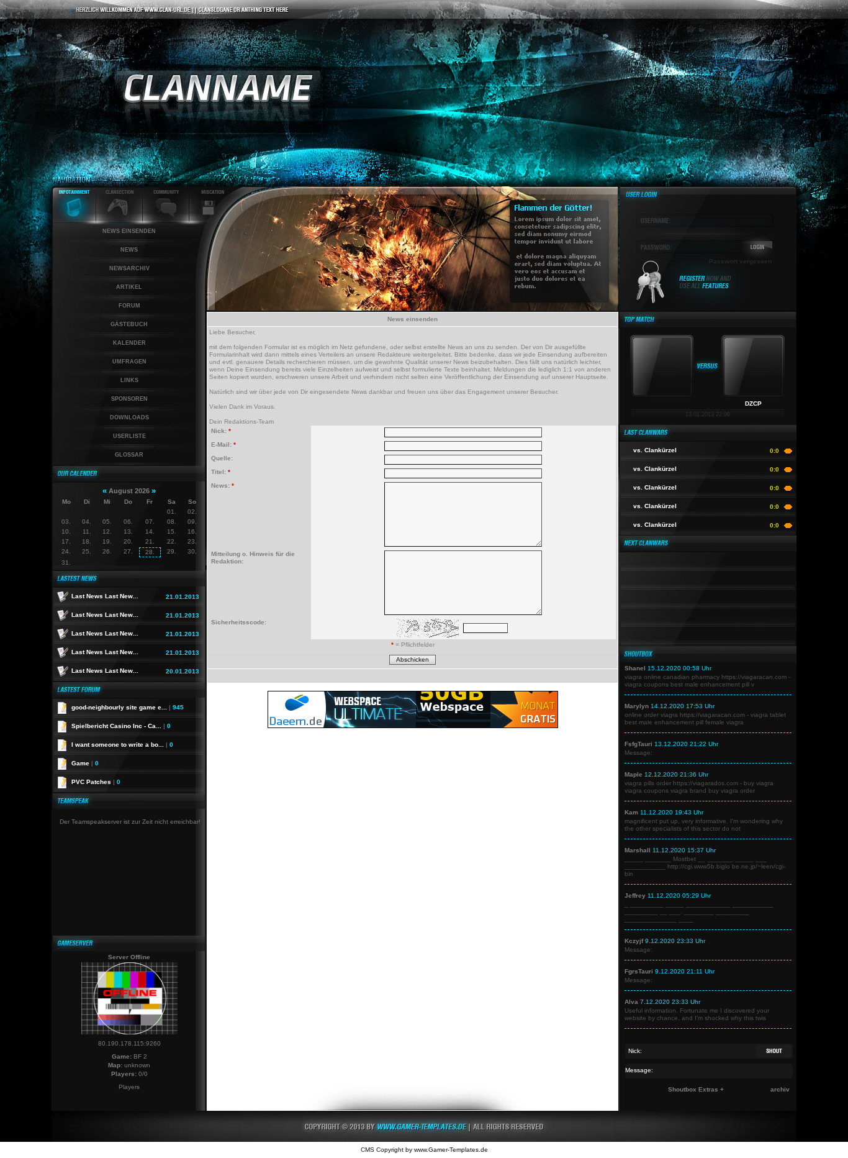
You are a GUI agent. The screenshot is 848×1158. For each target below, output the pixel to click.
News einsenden (129, 231)
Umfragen (129, 361)
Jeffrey (635, 895)
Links (129, 380)
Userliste (129, 436)
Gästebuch (129, 324)
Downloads (129, 417)
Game (85, 763)
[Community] (166, 220)
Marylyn (637, 706)
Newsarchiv (129, 268)
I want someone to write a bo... (122, 744)
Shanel (635, 668)
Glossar (129, 455)
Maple (634, 774)
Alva (631, 1001)
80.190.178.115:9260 (129, 1043)
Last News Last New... (104, 596)
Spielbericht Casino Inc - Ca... (121, 726)
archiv (780, 1089)
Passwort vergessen (740, 261)
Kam (631, 812)
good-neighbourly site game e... (127, 707)
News (129, 250)
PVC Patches (95, 781)
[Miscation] (208, 220)
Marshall (638, 850)
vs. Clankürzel (655, 450)
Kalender (129, 343)
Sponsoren (129, 399)
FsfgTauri (638, 744)
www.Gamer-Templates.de (451, 1149)
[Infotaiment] (74, 220)
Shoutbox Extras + (696, 1089)
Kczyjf (634, 940)
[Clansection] (119, 220)
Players (129, 1086)
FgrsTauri (639, 971)
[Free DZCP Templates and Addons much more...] (424, 1139)
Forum (129, 306)
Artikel (129, 287)
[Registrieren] (705, 287)
